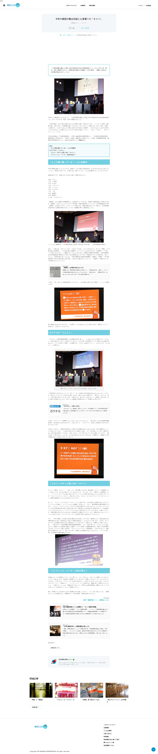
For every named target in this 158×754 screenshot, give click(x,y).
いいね (72, 28)
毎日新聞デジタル (109, 745)
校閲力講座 (92, 5)
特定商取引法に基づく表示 (111, 739)
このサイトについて (71, 5)
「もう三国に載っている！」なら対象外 (62, 148)
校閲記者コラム (75, 23)
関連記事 (35, 707)
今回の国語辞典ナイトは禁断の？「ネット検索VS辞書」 (80, 607)
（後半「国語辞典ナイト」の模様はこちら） (96, 600)
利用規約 (106, 736)
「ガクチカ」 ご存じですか (71, 406)
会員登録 (148, 5)
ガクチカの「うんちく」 (57, 150)
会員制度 (82, 5)
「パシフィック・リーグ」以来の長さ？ (62, 155)
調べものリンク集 (109, 742)
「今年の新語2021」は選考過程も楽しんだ (76, 626)
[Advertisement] (79, 49)
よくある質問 (108, 730)
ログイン (141, 5)
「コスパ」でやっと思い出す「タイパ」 (62, 152)
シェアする (86, 28)
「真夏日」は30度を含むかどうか (73, 267)
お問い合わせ (108, 733)
